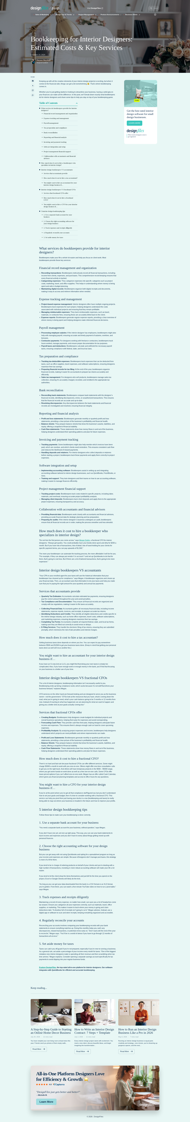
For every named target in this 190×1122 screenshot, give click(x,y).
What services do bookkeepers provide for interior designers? (59, 109)
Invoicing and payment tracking (55, 142)
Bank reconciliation (51, 133)
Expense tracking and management (56, 118)
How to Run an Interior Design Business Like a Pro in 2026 (137, 1031)
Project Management (87, 14)
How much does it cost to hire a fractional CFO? (58, 199)
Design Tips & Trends (65, 14)
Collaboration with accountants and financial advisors (60, 157)
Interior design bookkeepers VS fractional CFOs (58, 190)
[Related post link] (39, 1049)
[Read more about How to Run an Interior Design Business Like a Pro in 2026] (138, 1012)
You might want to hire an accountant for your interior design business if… (60, 184)
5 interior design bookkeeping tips (53, 211)
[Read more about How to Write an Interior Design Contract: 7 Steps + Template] (94, 1012)
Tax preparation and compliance (55, 128)
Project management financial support (57, 152)
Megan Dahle (84, 540)
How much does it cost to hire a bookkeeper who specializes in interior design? (58, 164)
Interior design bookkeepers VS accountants (57, 170)
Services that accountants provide (55, 173)
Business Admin (132, 14)
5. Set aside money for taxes (53, 237)
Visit (94, 8)
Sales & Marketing (43, 14)
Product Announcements (111, 14)
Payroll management (51, 123)
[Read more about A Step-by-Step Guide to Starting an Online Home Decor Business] (51, 1012)
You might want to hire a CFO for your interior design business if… (60, 205)
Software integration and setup (55, 147)
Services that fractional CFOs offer (56, 193)
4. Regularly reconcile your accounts (56, 233)
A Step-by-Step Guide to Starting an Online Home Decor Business (51, 1031)
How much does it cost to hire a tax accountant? (61, 178)
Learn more (134, 123)
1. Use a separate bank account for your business (58, 216)
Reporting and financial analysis (55, 137)
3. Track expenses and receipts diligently (58, 228)
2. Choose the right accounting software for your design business (59, 222)
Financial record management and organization (61, 114)
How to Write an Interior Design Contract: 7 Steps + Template (94, 1031)
